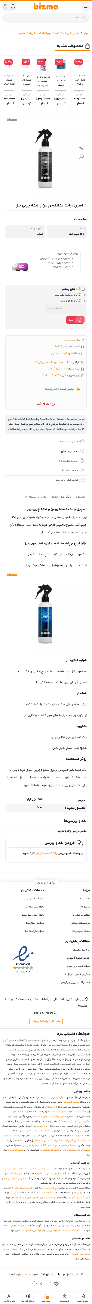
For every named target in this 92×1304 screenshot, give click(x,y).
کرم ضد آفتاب (51, 1107)
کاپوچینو (79, 1193)
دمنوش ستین (19, 1178)
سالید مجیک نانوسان (13, 1249)
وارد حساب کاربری (46, 853)
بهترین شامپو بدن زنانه (77, 974)
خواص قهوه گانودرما (78, 958)
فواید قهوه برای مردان (78, 966)
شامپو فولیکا (59, 1117)
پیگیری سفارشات (34, 923)
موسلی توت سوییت (26, 1169)
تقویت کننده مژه (71, 1102)
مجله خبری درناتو (81, 931)
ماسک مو (37, 1117)
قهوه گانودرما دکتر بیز (79, 1198)
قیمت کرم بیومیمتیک (68, 1121)
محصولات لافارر (10, 1136)
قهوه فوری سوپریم (47, 1198)
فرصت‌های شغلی (80, 923)
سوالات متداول (35, 899)
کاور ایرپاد (69, 1226)
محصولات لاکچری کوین (79, 1140)
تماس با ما (84, 899)
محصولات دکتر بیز (44, 1174)
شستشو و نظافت (49, 33)
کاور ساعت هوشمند (70, 1231)
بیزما (85, 33)
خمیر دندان (26, 1131)
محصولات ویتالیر (70, 1145)
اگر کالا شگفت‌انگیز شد (68, 295)
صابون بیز (85, 1121)
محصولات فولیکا (16, 1150)
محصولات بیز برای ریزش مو (75, 982)
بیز (64, 340)
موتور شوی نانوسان (80, 1254)
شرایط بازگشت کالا (34, 931)
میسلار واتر (18, 1112)
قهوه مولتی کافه (44, 1193)
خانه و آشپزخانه (71, 33)
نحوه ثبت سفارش (34, 907)
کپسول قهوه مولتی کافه (20, 1188)
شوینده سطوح (27, 33)
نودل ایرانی (10, 1169)
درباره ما (85, 907)
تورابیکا (15, 1193)
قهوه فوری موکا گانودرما (25, 1198)
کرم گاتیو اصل (81, 1112)
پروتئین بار (41, 1169)
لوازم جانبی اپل (53, 1231)
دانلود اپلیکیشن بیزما (44, 1021)
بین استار (7, 1178)
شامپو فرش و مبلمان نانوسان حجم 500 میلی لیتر (43, 79)
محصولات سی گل (31, 1145)
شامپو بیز (47, 1117)
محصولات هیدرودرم (50, 1150)
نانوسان (43, 1249)
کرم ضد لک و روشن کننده (62, 1112)
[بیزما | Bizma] (46, 6)
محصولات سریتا (42, 1140)
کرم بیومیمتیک (81, 950)
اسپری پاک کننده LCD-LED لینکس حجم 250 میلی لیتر (9, 78)
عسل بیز (58, 1174)
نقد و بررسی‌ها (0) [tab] (35, 497)
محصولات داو (83, 1150)
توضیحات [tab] (80, 497)
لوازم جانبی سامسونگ (33, 1231)
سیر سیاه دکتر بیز (15, 1174)
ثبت (71, 320)
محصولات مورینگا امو (51, 1145)
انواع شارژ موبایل (17, 1226)
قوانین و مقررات (81, 915)
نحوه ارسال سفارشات (33, 915)
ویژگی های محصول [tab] (61, 497)
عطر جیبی (42, 1126)
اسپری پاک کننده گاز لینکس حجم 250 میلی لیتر (27, 78)
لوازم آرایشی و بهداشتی (53, 1097)
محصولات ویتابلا (59, 1140)
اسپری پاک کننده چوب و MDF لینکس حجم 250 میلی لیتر (79, 78)
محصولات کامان (68, 1150)
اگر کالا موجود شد (71, 301)
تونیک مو (13, 1117)
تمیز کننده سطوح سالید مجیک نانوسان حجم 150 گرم (61, 79)
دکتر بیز (71, 340)
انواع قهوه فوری (51, 1188)
